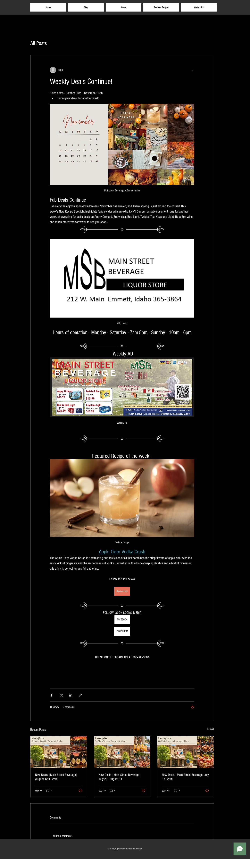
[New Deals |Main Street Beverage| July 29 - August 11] (122, 752)
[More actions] (192, 70)
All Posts (38, 43)
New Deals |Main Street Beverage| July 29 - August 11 (120, 777)
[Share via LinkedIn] (71, 695)
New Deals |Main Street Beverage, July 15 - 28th (185, 777)
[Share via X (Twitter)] (61, 695)
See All (210, 729)
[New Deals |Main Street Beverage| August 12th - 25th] (58, 752)
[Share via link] (80, 695)
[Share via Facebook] (52, 695)
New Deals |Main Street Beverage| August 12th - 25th (56, 777)
